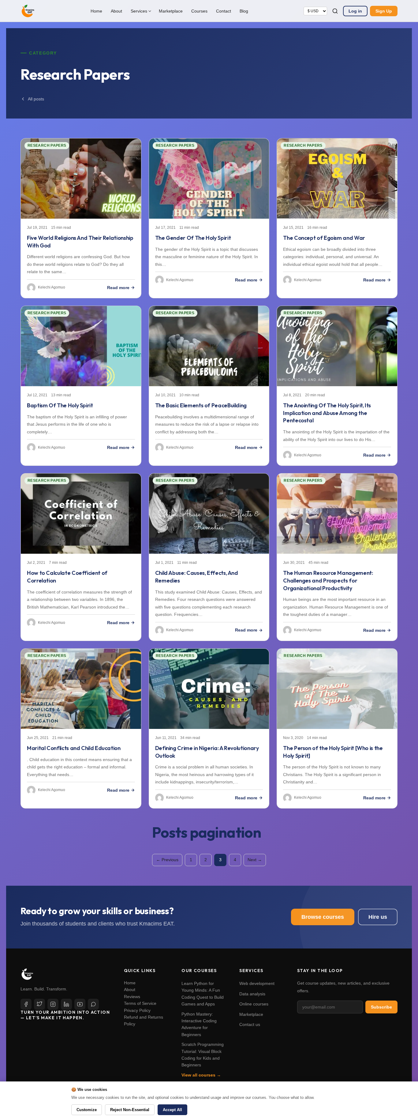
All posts (36, 98)
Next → (255, 859)
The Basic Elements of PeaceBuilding (201, 405)
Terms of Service (140, 1003)
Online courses (253, 1003)
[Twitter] (39, 1004)
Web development (256, 983)
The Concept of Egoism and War (324, 237)
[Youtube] (79, 1004)
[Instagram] (52, 1004)
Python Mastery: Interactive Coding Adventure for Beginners (199, 1024)
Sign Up (383, 11)
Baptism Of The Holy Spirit (60, 405)
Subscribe (381, 1007)
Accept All (172, 1109)
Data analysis (252, 993)
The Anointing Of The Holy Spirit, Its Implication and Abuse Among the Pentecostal (327, 413)
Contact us (249, 1024)
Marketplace (171, 11)
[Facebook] (26, 1004)
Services (139, 11)
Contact (223, 11)
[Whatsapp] (93, 1004)
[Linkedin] (66, 1004)
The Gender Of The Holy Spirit (193, 237)
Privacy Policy (137, 1010)
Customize (87, 1109)
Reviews (132, 996)
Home (96, 11)
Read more (118, 287)
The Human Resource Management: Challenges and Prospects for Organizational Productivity (328, 580)
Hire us (377, 917)
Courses (199, 11)
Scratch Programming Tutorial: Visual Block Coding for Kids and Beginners (202, 1054)
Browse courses (322, 917)
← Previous (167, 859)
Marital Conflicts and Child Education (74, 748)
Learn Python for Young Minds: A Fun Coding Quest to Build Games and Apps (202, 993)
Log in (355, 11)
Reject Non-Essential (129, 1109)
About (116, 11)
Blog (244, 11)
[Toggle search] (335, 11)
